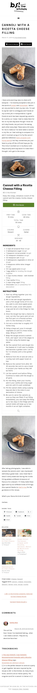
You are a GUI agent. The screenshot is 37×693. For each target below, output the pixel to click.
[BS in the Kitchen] (18, 13)
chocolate (27, 582)
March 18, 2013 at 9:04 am (24, 629)
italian (10, 584)
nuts (15, 584)
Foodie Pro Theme (20, 689)
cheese (20, 582)
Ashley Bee (14, 623)
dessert (4, 584)
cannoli (14, 582)
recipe (20, 584)
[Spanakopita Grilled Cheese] (9, 560)
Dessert (20, 579)
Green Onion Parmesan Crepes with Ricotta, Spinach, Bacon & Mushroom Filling (24, 544)
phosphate (24, 105)
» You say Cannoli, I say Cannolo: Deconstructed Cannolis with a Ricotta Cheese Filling (16, 657)
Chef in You (22, 487)
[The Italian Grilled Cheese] (9, 533)
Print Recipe (27, 44)
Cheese (13, 579)
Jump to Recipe (13, 44)
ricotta (25, 584)
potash (13, 105)
